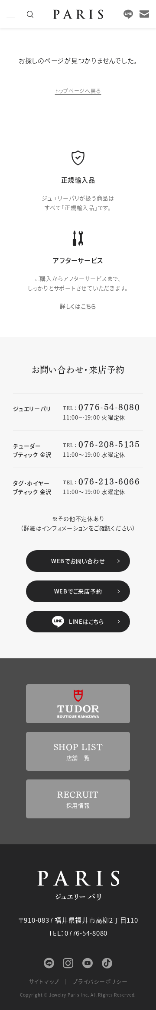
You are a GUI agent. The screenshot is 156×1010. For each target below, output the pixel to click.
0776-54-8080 (109, 406)
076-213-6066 (109, 480)
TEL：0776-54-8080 (78, 932)
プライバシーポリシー (100, 981)
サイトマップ (44, 981)
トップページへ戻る (78, 90)
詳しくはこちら (78, 306)
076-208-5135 (109, 443)
